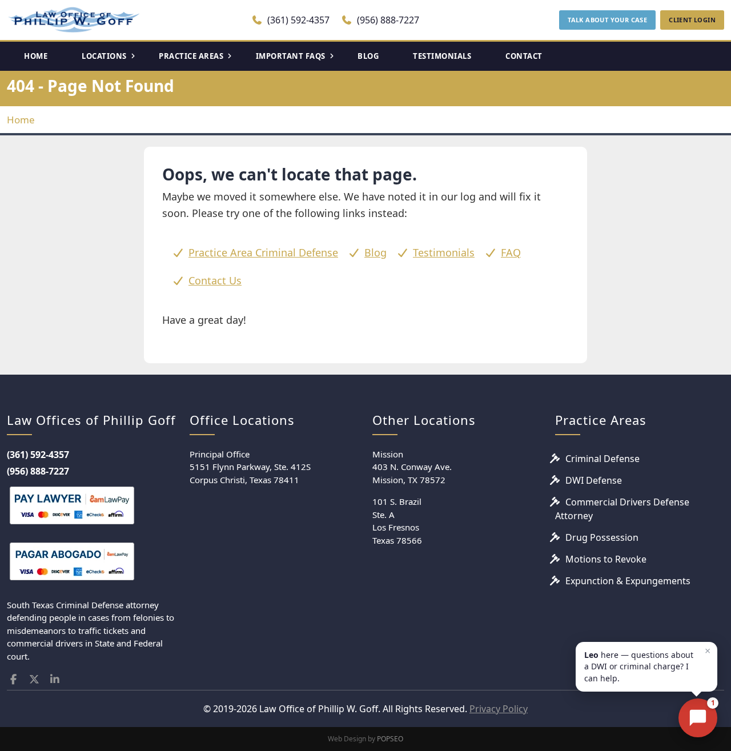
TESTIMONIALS (442, 56)
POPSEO (390, 739)
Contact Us (215, 280)
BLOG (368, 56)
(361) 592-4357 (297, 20)
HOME (35, 56)
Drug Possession (601, 537)
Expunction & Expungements (627, 581)
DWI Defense (593, 480)
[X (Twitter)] (34, 679)
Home (21, 119)
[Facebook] (13, 679)
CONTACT (524, 56)
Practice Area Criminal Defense (263, 252)
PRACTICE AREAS (191, 56)
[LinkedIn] (55, 679)
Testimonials (444, 252)
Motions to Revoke (605, 559)
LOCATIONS (104, 56)
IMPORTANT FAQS (291, 56)
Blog (375, 252)
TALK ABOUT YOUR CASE (607, 19)
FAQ (511, 252)
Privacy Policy (498, 708)
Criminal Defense (602, 458)
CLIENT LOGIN (692, 19)
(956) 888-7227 (387, 20)
